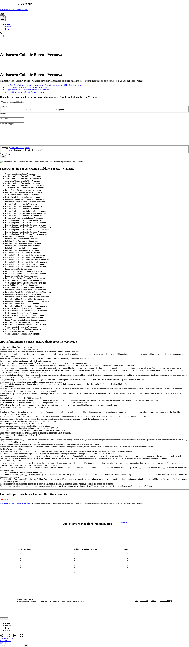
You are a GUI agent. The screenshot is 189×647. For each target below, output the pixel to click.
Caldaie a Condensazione (139, 556)
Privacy (154, 600)
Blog (7, 29)
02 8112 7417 (26, 4)
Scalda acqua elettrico (138, 563)
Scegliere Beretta (136, 570)
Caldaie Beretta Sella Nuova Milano (90, 570)
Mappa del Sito (141, 600)
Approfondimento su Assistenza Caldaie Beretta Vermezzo (28, 90)
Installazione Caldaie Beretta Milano (37, 565)
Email (3, 114)
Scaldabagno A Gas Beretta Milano (36, 553)
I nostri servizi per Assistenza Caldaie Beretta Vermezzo (27, 87)
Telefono (4, 119)
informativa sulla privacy (20, 148)
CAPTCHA (5, 154)
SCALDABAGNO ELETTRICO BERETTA (148, 567)
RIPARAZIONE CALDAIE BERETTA (146, 560)
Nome (28, 109)
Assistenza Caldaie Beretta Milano (14, 9)
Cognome (60, 109)
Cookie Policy (166, 600)
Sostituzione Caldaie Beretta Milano (37, 556)
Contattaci (7, 36)
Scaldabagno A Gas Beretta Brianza (90, 556)
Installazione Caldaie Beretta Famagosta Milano (95, 565)
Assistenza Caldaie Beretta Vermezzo (15, 504)
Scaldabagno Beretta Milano (34, 570)
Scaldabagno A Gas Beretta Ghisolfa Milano (94, 567)
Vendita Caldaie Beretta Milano (35, 558)
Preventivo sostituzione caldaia (141, 565)
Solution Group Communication (71, 602)
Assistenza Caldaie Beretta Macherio (91, 558)
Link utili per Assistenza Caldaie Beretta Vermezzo (25, 92)
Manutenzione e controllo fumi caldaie (145, 558)
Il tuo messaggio (7, 124)
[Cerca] (26, 645)
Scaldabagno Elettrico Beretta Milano (37, 560)
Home (7, 24)
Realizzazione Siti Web (37, 602)
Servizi (8, 27)
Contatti (8, 630)
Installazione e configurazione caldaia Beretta (147, 553)
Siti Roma (53, 602)
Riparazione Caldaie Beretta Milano (37, 567)
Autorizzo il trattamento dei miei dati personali (23, 150)
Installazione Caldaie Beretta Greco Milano (93, 553)
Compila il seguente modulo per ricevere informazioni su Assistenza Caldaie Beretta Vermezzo (47, 85)
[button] (2, 14)
